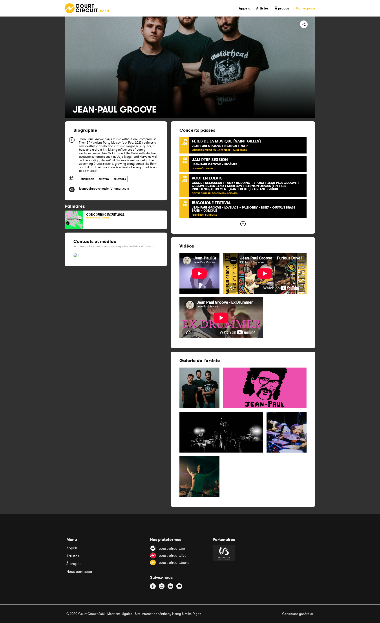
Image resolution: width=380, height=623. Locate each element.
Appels (72, 547)
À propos (73, 563)
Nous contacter (79, 571)
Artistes (72, 555)
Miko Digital (193, 614)
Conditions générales (298, 614)
